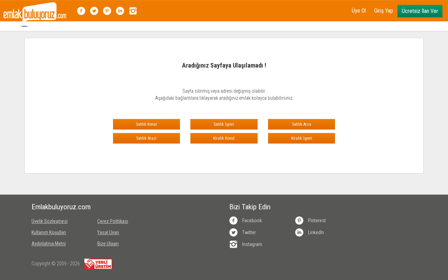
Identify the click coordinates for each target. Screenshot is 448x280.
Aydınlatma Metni (48, 243)
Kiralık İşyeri (301, 138)
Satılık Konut (146, 124)
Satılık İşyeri (224, 124)
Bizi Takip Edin (250, 207)
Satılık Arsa (301, 124)
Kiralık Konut (223, 138)
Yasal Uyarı (108, 232)
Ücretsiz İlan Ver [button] (420, 11)
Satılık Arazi (146, 138)
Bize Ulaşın (108, 243)
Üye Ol (359, 10)
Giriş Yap (383, 10)
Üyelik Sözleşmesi (49, 221)
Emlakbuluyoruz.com (59, 207)
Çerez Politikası (112, 221)
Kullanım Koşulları (48, 232)
